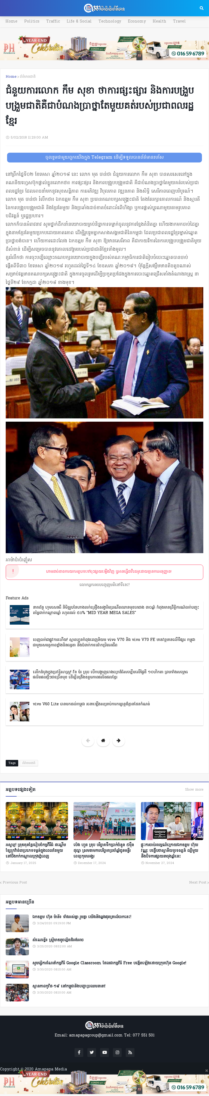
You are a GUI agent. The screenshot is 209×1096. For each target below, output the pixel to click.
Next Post (197, 882)
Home (11, 21)
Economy (137, 21)
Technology (110, 21)
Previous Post (15, 882)
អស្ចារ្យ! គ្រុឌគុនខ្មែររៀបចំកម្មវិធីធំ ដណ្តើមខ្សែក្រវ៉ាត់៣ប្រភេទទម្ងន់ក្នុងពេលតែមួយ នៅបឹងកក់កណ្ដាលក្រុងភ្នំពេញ (36, 850)
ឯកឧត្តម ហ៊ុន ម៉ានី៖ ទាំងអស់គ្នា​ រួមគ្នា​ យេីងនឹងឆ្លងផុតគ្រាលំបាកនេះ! (81, 917)
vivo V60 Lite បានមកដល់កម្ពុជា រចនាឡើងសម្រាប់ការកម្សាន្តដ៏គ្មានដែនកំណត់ (91, 704)
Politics (31, 21)
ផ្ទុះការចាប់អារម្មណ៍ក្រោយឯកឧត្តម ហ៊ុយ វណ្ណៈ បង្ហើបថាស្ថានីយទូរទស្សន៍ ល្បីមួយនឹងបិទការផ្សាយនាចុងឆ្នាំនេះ (169, 850)
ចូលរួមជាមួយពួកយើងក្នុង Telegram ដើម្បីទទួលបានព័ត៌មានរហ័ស (104, 157)
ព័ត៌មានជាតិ (28, 76)
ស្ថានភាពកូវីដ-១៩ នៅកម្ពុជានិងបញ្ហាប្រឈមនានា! (68, 986)
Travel (179, 21)
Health (159, 21)
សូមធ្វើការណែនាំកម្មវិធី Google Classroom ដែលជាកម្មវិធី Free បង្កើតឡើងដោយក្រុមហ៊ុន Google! (109, 963)
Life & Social (79, 21)
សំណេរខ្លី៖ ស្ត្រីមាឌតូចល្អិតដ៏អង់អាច (58, 940)
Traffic (53, 21)
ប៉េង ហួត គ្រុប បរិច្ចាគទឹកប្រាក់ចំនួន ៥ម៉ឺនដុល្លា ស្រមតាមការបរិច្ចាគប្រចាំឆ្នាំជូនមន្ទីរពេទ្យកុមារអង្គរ (103, 850)
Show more (194, 790)
